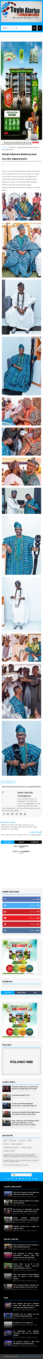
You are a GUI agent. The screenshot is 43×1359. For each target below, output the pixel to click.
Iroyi (30, 1140)
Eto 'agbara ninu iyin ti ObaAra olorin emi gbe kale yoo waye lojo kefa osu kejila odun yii (26, 1305)
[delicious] (36, 1179)
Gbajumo (21, 992)
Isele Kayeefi (16, 1144)
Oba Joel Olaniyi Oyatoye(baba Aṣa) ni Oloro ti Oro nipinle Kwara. (26, 1276)
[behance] (29, 1179)
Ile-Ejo (22, 1140)
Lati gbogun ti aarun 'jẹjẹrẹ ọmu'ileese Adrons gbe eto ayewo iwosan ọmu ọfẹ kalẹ (26, 1255)
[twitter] (9, 1179)
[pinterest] (16, 1179)
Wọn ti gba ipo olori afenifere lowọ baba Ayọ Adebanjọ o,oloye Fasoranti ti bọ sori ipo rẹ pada (25, 1122)
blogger (7, 842)
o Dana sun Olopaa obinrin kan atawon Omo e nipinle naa (21, 1161)
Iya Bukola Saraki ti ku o (21, 1095)
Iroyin (8, 992)
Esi (35, 992)
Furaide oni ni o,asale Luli (23, 1322)
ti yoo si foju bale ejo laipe (15, 1165)
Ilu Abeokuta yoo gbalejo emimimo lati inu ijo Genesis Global (26, 1333)
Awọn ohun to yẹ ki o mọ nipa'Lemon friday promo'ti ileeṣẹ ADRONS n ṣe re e (26, 1266)
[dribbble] (23, 1179)
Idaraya (12, 1140)
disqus (21, 842)
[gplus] (12, 1179)
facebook (35, 842)
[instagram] (33, 1179)
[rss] (26, 1179)
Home (4, 147)
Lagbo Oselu (26, 1147)
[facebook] (6, 1179)
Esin (5, 1140)
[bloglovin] (19, 1179)
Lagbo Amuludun (10, 1147)
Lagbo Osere (9, 1151)
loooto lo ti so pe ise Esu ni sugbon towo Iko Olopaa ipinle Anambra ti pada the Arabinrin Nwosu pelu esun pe (20, 1156)
